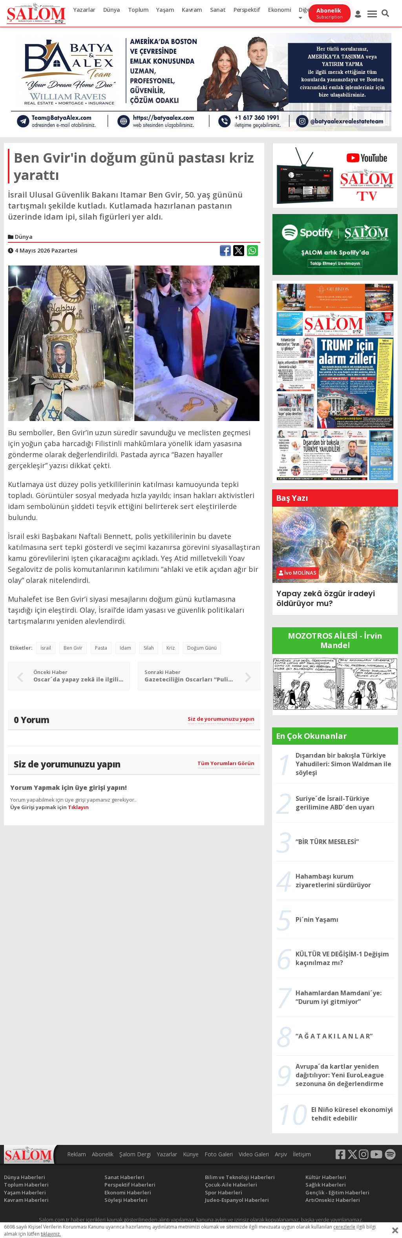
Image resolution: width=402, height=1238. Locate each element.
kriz (170, 648)
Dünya (111, 9)
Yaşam (165, 9)
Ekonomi (279, 9)
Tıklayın (78, 807)
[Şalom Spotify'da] (335, 244)
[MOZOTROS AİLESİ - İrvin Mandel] (335, 683)
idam (125, 648)
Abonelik (102, 1154)
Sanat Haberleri (124, 1177)
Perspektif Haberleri (129, 1184)
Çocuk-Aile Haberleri (231, 1184)
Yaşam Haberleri (25, 1192)
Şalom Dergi (135, 1154)
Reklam (76, 1154)
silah (149, 648)
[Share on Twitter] (238, 250)
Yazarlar (84, 9)
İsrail (45, 648)
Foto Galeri (219, 1154)
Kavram (192, 9)
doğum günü (202, 648)
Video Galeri (254, 1154)
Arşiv (281, 1154)
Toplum (138, 9)
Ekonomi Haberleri (127, 1192)
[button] (385, 13)
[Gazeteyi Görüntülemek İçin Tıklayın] (335, 381)
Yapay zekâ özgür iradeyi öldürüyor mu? (325, 598)
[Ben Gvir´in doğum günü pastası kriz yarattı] (133, 342)
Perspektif (247, 9)
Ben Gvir (73, 648)
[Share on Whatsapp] (252, 250)
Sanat (218, 9)
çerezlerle (344, 1226)
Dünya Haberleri (24, 1177)
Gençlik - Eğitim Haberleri (337, 1192)
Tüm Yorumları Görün (225, 763)
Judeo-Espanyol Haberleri (237, 1199)
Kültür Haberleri (325, 1177)
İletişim (302, 1154)
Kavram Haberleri (26, 1199)
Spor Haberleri (223, 1192)
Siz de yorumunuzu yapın (221, 718)
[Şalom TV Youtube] (335, 175)
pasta (101, 648)
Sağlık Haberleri (325, 1184)
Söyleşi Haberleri (126, 1199)
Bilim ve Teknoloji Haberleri (240, 1177)
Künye (191, 1154)
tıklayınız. (51, 1234)
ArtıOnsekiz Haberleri (332, 1199)
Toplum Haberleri (26, 1184)
